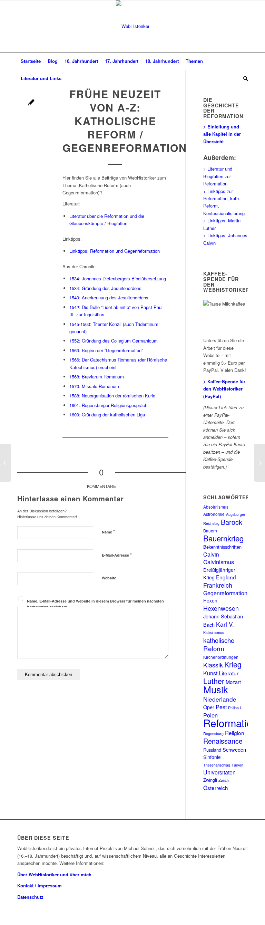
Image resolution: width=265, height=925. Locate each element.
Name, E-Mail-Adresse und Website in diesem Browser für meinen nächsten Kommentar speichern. (95, 603)
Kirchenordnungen (220, 657)
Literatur (228, 673)
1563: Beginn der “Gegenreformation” (106, 350)
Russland (212, 749)
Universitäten (219, 772)
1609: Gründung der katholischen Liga (107, 414)
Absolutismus (215, 507)
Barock (231, 522)
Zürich (223, 780)
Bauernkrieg (223, 537)
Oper (208, 707)
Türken (237, 765)
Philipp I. (235, 707)
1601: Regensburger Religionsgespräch (108, 405)
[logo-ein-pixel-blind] (132, 26)
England (226, 577)
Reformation (230, 722)
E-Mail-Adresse (117, 554)
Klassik (213, 665)
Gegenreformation (225, 593)
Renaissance (223, 741)
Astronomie (214, 514)
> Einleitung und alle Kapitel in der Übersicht (222, 134)
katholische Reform (218, 644)
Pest (221, 707)
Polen (210, 715)
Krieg (233, 664)
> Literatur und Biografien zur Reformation (217, 176)
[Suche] (244, 78)
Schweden (234, 749)
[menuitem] (30, 61)
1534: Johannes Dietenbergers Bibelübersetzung (117, 278)
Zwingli (210, 780)
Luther (213, 680)
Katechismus (213, 632)
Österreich (215, 787)
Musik (215, 689)
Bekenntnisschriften (222, 546)
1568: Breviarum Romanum (96, 376)
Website (109, 577)
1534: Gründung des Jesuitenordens (105, 288)
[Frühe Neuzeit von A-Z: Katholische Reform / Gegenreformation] (31, 103)
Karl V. (225, 624)
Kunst (210, 673)
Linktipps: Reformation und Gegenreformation (114, 251)
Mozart (233, 681)
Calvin (211, 554)
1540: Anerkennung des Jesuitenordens (108, 297)
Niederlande (219, 699)
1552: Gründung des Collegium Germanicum (113, 340)
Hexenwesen (221, 608)
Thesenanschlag (216, 765)
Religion (234, 732)
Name (108, 531)
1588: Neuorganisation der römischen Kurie (112, 395)
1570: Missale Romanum (94, 386)
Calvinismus (218, 562)
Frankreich (217, 585)
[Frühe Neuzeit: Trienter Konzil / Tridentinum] (5, 463)
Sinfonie (212, 756)
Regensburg (213, 733)
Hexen (210, 600)
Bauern (210, 530)
